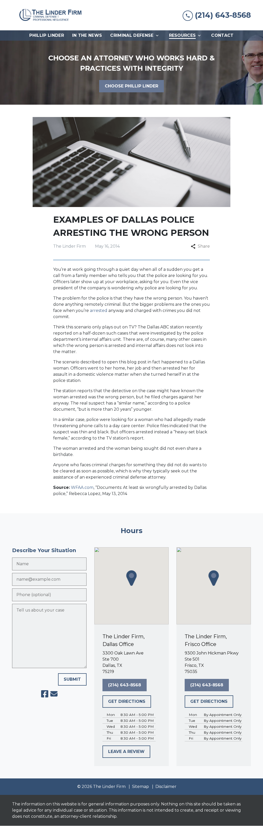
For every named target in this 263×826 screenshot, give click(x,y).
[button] (131, 578)
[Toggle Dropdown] (159, 35)
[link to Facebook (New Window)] (44, 694)
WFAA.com (82, 487)
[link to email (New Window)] (54, 694)
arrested (98, 310)
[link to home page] (50, 15)
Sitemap (140, 786)
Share (204, 246)
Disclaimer (165, 786)
